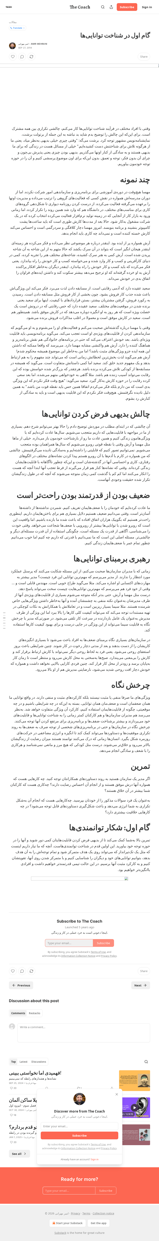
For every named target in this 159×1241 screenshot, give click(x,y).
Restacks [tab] (34, 1013)
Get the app (98, 1223)
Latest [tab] (24, 1061)
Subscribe (127, 7)
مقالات (13, 22)
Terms (86, 1213)
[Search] (103, 7)
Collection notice (103, 1213)
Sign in (147, 7)
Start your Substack (69, 1223)
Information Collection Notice (78, 1148)
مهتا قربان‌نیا (31, 1083)
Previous (23, 985)
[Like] (13, 57)
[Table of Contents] (4, 620)
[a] (134, 1108)
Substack (60, 1233)
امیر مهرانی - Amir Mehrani (32, 43)
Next (138, 985)
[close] (117, 1094)
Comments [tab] (18, 1013)
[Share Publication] (111, 7)
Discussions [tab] (38, 1061)
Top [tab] (13, 1061)
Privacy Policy (109, 1148)
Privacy (75, 1213)
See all (17, 1154)
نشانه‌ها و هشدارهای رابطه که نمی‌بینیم (32, 1078)
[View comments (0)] (22, 57)
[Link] (138, 180)
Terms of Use (98, 1144)
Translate (17, 27)
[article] (79, 1081)
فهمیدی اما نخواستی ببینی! (35, 1073)
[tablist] (25, 1013)
